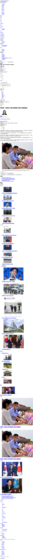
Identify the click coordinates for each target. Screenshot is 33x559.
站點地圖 (3, 50)
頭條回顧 (1, 32)
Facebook (3, 552)
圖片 (2, 97)
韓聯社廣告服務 (4, 46)
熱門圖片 (1, 351)
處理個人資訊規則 (2, 549)
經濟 (1, 20)
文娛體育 (1, 23)
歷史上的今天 (2, 38)
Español (3, 546)
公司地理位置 (4, 58)
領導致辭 (3, 56)
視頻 (2, 98)
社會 (2, 94)
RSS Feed (3, 14)
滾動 (1, 17)
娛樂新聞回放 (2, 35)
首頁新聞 (1, 460)
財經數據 (3, 42)
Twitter (3, 13)
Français (3, 547)
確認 (1, 105)
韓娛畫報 (3, 29)
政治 (2, 92)
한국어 (3, 543)
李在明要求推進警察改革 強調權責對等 (5, 494)
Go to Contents (2, 0)
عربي (2, 545)
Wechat (3, 12)
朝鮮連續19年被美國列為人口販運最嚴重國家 (8, 178)
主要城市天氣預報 (4, 45)
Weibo (3, 11)
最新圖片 (3, 28)
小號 (3, 127)
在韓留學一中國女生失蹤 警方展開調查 (7, 498)
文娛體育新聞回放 (4, 522)
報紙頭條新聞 (4, 507)
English (3, 544)
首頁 (2, 53)
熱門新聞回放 (4, 517)
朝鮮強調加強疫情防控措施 (6, 180)
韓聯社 (1, 63)
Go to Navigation (6, 0)
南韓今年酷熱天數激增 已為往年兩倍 (7, 496)
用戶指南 (3, 59)
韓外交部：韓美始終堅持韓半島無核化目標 (6, 477)
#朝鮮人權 (1, 183)
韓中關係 (1, 26)
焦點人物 (3, 41)
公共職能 (3, 55)
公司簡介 (3, 54)
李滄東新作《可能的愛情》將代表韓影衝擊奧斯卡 (9, 497)
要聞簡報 (3, 526)
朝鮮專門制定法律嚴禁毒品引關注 (7, 177)
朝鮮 (2, 510)
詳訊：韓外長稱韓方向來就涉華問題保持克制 (8, 179)
